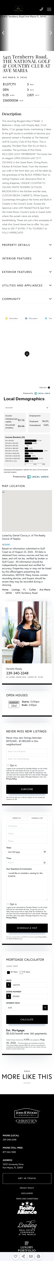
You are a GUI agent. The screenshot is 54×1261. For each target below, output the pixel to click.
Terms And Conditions (27, 1198)
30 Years (14, 971)
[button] (4, 33)
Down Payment (13, 991)
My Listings (10, 677)
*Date (8, 847)
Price (8, 980)
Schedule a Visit (37, 818)
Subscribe (27, 789)
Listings (16, 589)
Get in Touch (27, 1178)
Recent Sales (21, 677)
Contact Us (16, 818)
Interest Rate (13, 1003)
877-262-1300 (9, 1152)
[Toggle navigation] (49, 9)
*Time (8, 858)
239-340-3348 (41, 9)
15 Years (26, 971)
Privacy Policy (11, 779)
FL (24, 589)
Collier (32, 589)
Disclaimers (27, 1193)
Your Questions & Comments (19, 869)
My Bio (40, 677)
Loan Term (12, 966)
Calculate (27, 1019)
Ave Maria (44, 589)
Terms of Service (14, 939)
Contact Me (32, 677)
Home (5, 589)
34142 (8, 592)
